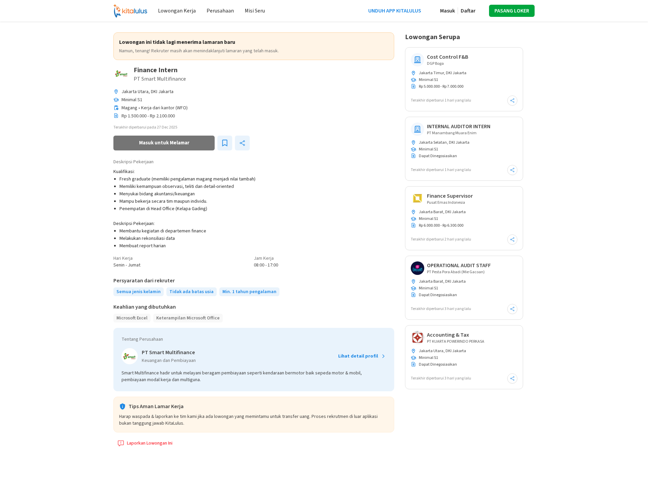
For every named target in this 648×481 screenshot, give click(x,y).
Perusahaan (220, 11)
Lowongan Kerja (177, 11)
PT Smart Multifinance (160, 79)
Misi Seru (255, 11)
